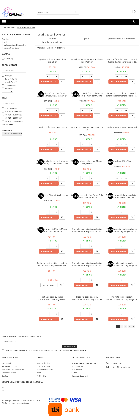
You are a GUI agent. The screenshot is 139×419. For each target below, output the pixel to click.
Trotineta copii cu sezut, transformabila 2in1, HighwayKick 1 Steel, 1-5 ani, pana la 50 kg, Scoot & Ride (121, 298)
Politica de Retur (43, 366)
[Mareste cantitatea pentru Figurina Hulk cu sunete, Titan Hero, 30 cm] (57, 76)
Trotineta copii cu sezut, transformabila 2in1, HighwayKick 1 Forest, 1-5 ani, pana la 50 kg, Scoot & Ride (52, 298)
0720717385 (115, 363)
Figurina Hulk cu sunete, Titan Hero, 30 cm (52, 60)
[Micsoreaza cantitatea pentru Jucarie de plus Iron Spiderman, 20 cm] (82, 144)
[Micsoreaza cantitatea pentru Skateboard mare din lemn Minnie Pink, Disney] (82, 178)
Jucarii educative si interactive (14, 45)
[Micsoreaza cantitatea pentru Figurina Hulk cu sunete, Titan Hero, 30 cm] (48, 76)
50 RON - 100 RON (11, 111)
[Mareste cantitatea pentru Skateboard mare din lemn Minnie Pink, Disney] (91, 178)
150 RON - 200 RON (12, 118)
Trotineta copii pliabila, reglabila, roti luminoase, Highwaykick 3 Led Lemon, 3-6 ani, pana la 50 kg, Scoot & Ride (52, 264)
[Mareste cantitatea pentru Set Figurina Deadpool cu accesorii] (126, 144)
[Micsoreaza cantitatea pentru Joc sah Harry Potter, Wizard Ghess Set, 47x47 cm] (82, 76)
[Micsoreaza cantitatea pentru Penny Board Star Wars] (117, 178)
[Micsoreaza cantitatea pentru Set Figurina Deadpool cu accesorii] (117, 144)
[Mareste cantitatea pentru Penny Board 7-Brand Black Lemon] (57, 212)
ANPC (39, 372)
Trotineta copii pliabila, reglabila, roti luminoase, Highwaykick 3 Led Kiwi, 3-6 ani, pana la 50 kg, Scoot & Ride (87, 264)
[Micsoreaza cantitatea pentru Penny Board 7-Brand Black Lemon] (48, 212)
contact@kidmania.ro (119, 367)
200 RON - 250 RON (12, 121)
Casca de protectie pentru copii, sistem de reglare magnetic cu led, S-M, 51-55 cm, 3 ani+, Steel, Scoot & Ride (121, 94)
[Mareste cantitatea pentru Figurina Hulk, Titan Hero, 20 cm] (57, 144)
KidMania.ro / (10, 27)
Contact (5, 376)
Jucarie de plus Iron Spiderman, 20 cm (87, 128)
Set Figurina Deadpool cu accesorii (121, 127)
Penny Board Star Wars (121, 161)
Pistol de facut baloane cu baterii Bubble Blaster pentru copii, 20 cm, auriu (122, 60)
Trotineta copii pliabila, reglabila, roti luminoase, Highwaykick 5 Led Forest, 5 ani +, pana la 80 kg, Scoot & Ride (87, 230)
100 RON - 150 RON (12, 115)
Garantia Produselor (45, 369)
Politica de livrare (9, 372)
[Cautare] (76, 12)
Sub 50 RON (9, 108)
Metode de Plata (43, 363)
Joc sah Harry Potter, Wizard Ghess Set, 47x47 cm (87, 60)
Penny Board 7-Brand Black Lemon (52, 195)
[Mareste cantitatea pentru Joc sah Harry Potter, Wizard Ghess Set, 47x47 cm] (91, 76)
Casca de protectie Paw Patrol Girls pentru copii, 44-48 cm (87, 196)
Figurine (5, 39)
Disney (7, 75)
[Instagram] (3, 390)
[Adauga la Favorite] (62, 81)
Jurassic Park (9, 82)
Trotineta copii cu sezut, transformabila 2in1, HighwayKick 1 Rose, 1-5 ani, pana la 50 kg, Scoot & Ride (121, 264)
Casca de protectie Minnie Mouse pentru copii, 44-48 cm (52, 230)
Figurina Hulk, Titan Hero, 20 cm (52, 127)
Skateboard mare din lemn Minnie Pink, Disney (86, 162)
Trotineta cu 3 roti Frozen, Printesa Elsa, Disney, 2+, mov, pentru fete (87, 94)
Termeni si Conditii (9, 366)
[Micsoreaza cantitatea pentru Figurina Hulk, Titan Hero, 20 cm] (48, 144)
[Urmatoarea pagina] (133, 326)
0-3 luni (7, 58)
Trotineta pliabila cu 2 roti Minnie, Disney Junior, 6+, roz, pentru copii (52, 162)
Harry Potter (9, 79)
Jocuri (4, 42)
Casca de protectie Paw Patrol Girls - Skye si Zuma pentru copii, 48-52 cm (122, 196)
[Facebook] (3, 387)
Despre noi (6, 363)
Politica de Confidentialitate (74, 350)
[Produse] (4, 22)
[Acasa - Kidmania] (15, 12)
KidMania (8, 85)
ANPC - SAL (41, 376)
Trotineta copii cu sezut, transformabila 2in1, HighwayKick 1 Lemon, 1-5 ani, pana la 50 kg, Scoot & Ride (87, 298)
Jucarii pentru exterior (11, 48)
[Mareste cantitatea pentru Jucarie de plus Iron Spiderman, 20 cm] (91, 144)
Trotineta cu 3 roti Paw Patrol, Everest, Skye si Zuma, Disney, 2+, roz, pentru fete (52, 94)
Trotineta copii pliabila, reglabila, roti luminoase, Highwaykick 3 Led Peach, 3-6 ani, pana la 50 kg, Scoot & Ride (122, 230)
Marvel (7, 88)
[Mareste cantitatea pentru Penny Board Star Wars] (126, 178)
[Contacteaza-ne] (134, 21)
